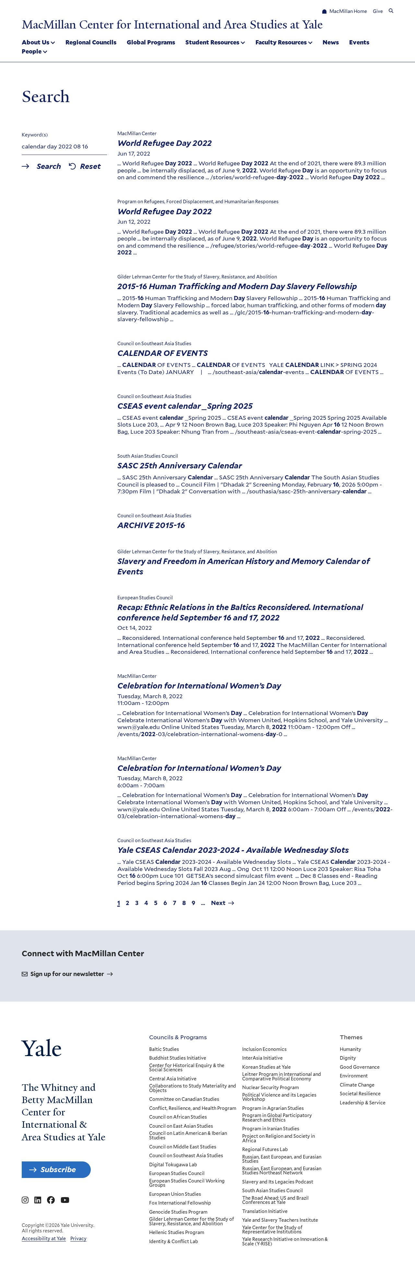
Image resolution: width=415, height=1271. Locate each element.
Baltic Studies (164, 1049)
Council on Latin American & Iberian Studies (188, 1135)
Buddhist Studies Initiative (177, 1058)
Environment (354, 1076)
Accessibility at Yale (44, 1239)
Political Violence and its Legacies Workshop (279, 1097)
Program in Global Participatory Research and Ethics (277, 1117)
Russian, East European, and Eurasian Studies (281, 1159)
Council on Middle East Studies (182, 1147)
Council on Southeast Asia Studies (186, 1156)
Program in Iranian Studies (270, 1129)
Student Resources (212, 42)
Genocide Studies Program (178, 1212)
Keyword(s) (35, 135)
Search (49, 166)
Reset (90, 166)
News (331, 42)
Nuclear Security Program (270, 1088)
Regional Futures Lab (265, 1149)
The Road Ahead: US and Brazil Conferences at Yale (275, 1200)
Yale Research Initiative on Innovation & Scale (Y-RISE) (285, 1241)
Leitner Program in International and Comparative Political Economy (281, 1076)
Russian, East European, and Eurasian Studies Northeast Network (281, 1171)
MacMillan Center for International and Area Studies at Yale (172, 24)
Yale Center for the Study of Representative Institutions (272, 1230)
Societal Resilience (360, 1094)
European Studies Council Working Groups (187, 1183)
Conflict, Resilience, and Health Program (192, 1108)
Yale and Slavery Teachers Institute (280, 1220)
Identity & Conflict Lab (173, 1242)
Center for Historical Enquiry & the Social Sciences (186, 1068)
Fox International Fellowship (180, 1203)
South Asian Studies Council (272, 1191)
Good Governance (360, 1067)
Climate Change (357, 1085)
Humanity (350, 1049)
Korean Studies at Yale (266, 1067)
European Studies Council (177, 1173)
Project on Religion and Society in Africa (278, 1138)
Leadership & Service (362, 1103)
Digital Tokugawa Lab (173, 1165)
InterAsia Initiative (262, 1058)
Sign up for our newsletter (67, 974)
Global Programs (151, 42)
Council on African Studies (178, 1117)
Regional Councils (90, 42)
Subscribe (58, 1169)
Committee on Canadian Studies (184, 1099)
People (32, 51)
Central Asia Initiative (172, 1079)
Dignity (348, 1058)
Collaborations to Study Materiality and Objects (192, 1088)
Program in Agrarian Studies (273, 1108)
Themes (351, 1037)
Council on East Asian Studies (181, 1126)
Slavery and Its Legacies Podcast (277, 1182)
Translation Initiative (265, 1211)
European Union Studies (175, 1194)
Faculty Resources (281, 42)
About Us (35, 42)
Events (359, 42)
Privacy (78, 1239)
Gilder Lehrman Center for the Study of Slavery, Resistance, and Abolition (191, 1221)
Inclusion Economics (264, 1049)
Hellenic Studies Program (176, 1232)
